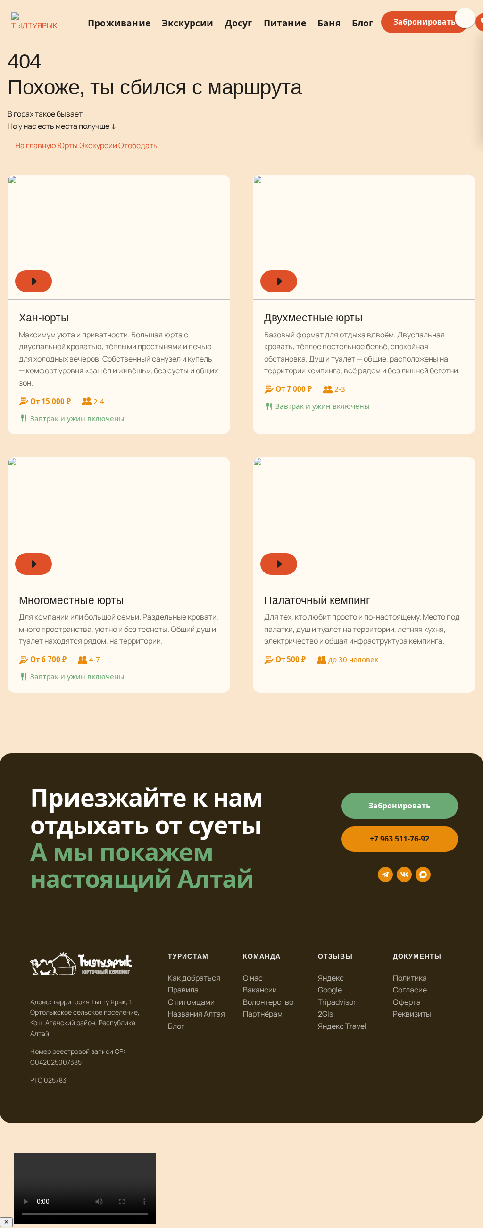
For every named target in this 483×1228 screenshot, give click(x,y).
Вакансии (260, 989)
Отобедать (138, 145)
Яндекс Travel (342, 1026)
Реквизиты (412, 1014)
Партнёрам (263, 1014)
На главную (35, 145)
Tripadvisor (337, 1002)
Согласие (410, 989)
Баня (329, 23)
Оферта (407, 1002)
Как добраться (194, 978)
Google (330, 989)
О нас (253, 978)
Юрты (68, 145)
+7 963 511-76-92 (399, 838)
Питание (285, 23)
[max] (423, 874)
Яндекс (331, 978)
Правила (183, 989)
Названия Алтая (196, 1014)
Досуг (238, 23)
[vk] (404, 874)
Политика (410, 978)
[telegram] (385, 874)
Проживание (119, 23)
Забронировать (424, 22)
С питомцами (191, 1002)
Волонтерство (268, 1002)
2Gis (325, 1014)
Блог (363, 23)
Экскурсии (188, 23)
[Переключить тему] (465, 18)
